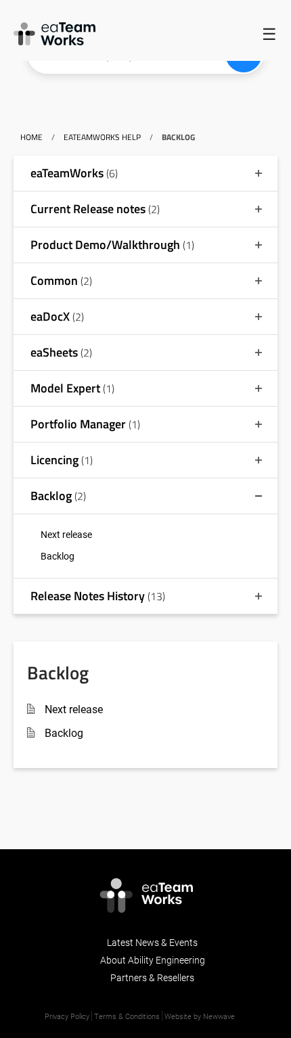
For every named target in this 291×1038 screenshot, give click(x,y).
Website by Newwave (199, 1016)
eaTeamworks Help (102, 137)
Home (31, 137)
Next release (66, 534)
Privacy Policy (67, 1016)
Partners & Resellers (152, 977)
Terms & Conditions (127, 1016)
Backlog (57, 555)
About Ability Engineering (152, 959)
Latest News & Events (152, 942)
